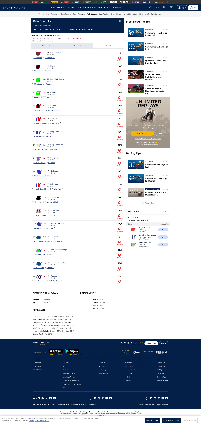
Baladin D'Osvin (57, 79)
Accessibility (102, 370)
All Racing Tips (148, 203)
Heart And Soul (145, 243)
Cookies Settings (190, 420)
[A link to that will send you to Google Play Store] (73, 352)
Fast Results (129, 366)
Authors (65, 366)
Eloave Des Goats (58, 223)
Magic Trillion (144, 227)
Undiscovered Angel (59, 263)
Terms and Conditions (39, 404)
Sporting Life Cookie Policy (39, 421)
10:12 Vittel (133, 217)
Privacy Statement (63, 404)
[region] (100, 420)
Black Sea (55, 210)
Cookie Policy (92, 404)
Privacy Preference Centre (78, 404)
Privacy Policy (51, 404)
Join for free (151, 343)
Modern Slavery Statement (72, 384)
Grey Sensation (56, 145)
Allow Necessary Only (171, 420)
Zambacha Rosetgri (59, 250)
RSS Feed (66, 388)
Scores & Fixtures (130, 370)
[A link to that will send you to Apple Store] (56, 352)
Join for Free (142, 133)
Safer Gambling (103, 373)
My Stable (128, 377)
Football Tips (161, 366)
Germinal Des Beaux (147, 235)
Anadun (53, 92)
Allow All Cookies (152, 420)
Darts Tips (160, 373)
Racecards (128, 362)
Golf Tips (160, 370)
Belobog (54, 171)
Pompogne (55, 158)
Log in (163, 343)
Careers (65, 370)
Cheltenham (37, 362)
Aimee (53, 105)
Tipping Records (162, 380)
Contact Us (102, 362)
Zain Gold (54, 184)
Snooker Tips (161, 377)
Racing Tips (161, 362)
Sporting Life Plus (69, 373)
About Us (66, 362)
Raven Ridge (55, 53)
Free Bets (128, 380)
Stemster (54, 118)
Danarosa (55, 197)
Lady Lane (54, 132)
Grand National (38, 370)
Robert (54, 276)
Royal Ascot (37, 366)
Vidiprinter (128, 373)
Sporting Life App (69, 377)
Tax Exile (54, 237)
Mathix (53, 66)
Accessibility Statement (71, 380)
